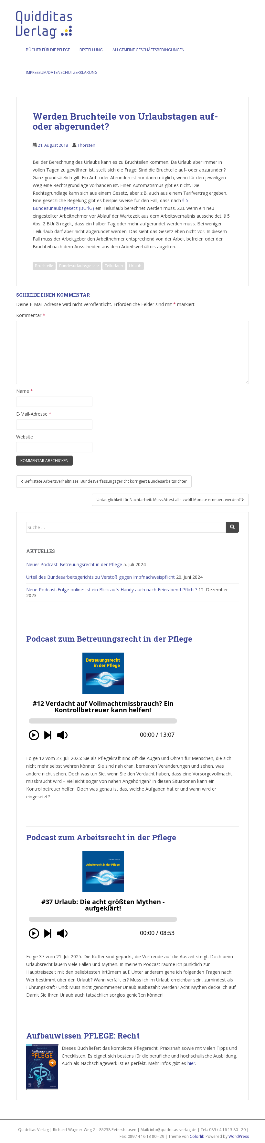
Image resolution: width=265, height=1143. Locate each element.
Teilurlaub (114, 266)
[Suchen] (232, 527)
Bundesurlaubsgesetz (79, 266)
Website (24, 437)
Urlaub (135, 266)
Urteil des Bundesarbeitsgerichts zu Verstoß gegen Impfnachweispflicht (100, 577)
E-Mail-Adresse (33, 414)
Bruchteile (44, 266)
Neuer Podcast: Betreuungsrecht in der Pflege (74, 564)
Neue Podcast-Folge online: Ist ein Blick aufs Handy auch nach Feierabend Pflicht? (111, 589)
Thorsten (86, 145)
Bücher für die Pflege (48, 50)
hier (191, 1063)
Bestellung (91, 50)
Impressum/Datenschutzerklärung (62, 72)
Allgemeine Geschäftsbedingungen (148, 50)
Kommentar (30, 315)
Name (24, 391)
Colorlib (197, 1136)
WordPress (238, 1136)
